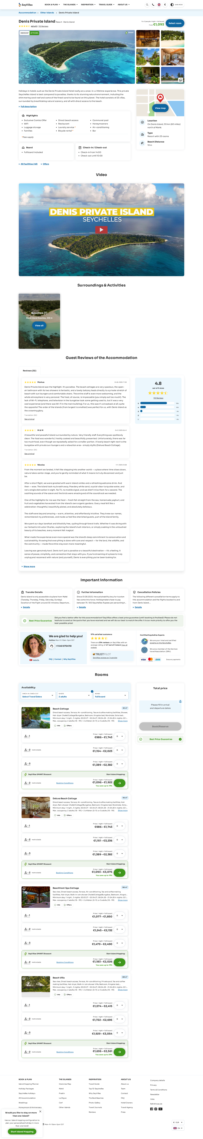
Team (123, 1089)
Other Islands (64, 1107)
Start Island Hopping (22, 1131)
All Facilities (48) (29, 164)
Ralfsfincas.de (156, 1104)
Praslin (62, 1093)
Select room (175, 23)
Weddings (23, 1103)
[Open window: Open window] (153, 4)
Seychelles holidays (27, 1093)
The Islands (69, 4)
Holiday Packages (26, 1089)
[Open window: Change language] (159, 4)
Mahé (61, 1089)
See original (29, 419)
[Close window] (40, 1111)
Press (123, 1112)
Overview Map (65, 1084)
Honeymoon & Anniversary (30, 1107)
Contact (57, 659)
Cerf (61, 1103)
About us (125, 1084)
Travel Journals (95, 1107)
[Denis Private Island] (101, 229)
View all (39, 325)
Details (26, 607)
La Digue (62, 1098)
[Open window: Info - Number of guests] (92, 691)
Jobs (152, 1099)
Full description (29, 106)
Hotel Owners (127, 1103)
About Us (122, 4)
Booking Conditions (64, 783)
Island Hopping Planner (29, 1084)
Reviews (158, 398)
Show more (29, 566)
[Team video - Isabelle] (34, 646)
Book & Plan (51, 4)
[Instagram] (155, 1109)
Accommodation (27, 12)
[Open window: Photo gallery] (77, 57)
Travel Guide (105, 4)
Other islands (47, 12)
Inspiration (87, 4)
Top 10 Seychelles (96, 1089)
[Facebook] (151, 1109)
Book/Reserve (160, 726)
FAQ (50, 659)
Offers (46, 164)
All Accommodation (27, 1098)
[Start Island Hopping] (119, 783)
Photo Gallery (94, 1103)
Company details (157, 1080)
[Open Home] (25, 5)
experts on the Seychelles (160, 643)
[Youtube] (160, 1109)
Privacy (153, 1085)
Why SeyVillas (69, 659)
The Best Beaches (96, 1098)
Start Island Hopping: (115, 774)
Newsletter (154, 1094)
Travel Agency (127, 1107)
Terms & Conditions (158, 1090)
